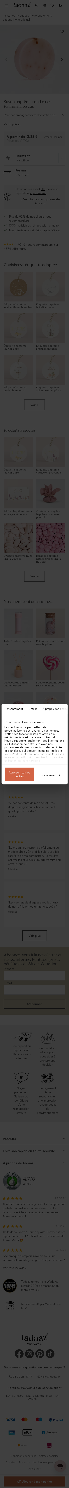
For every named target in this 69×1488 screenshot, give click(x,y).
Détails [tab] (32, 708)
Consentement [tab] (13, 708)
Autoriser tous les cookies (19, 774)
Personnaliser (48, 775)
